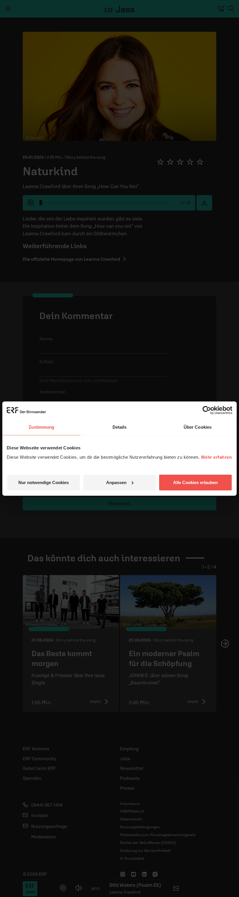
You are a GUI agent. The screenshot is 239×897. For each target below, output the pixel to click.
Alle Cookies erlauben (195, 482)
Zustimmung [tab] (42, 427)
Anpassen (116, 482)
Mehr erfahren (216, 456)
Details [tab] (120, 427)
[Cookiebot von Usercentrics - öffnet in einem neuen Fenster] (206, 410)
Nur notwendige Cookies (43, 482)
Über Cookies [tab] (198, 427)
